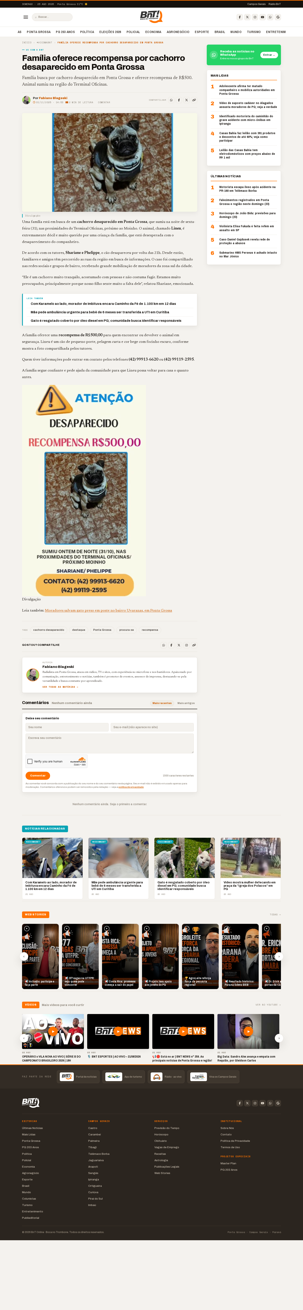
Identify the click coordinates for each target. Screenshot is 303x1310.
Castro (92, 1128)
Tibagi (92, 1147)
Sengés (93, 1173)
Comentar (104, 102)
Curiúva (93, 1192)
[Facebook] (240, 17)
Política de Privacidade (235, 1140)
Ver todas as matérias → (60, 687)
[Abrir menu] (25, 17)
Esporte (202, 32)
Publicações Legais (166, 1166)
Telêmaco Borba (98, 1153)
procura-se (126, 629)
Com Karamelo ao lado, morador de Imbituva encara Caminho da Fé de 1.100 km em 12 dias (103, 303)
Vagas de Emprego (166, 1147)
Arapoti (93, 1166)
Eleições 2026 (110, 32)
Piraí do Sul (95, 1198)
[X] (247, 17)
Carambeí (94, 1134)
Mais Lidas (28, 1134)
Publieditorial (30, 1217)
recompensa (150, 629)
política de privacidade (131, 787)
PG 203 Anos (65, 32)
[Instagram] (255, 17)
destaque (78, 629)
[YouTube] (263, 17)
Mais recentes (162, 703)
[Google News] (278, 17)
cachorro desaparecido (48, 629)
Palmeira (94, 1140)
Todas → (275, 914)
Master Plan (228, 1163)
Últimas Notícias (32, 1128)
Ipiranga (93, 1179)
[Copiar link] (194, 100)
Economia (153, 32)
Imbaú (92, 1205)
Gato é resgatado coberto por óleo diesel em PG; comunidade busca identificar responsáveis (106, 320)
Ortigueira (95, 1185)
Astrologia (161, 1160)
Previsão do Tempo (166, 1128)
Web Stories (162, 1173)
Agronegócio (178, 32)
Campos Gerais (256, 4)
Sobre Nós (227, 1128)
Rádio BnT (275, 4)
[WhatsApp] (270, 17)
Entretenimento (280, 32)
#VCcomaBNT (44, 42)
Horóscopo (161, 1134)
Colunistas (29, 1198)
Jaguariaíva (96, 1160)
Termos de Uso (230, 1147)
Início (26, 42)
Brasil (220, 32)
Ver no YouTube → (268, 1004)
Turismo (254, 32)
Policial (133, 32)
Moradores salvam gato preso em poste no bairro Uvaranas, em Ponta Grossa (108, 611)
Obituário (160, 1140)
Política (87, 32)
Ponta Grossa (38, 32)
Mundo (236, 32)
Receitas (160, 1153)
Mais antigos (186, 703)
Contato (226, 1134)
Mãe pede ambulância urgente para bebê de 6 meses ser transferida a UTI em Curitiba (100, 312)
